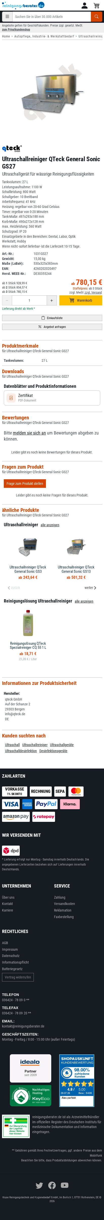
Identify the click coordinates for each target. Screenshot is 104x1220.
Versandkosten (64, 904)
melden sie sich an (29, 433)
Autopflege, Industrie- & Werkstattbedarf (44, 36)
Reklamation (63, 910)
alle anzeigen (50, 525)
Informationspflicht (15, 962)
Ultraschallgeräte (62, 745)
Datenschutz (11, 956)
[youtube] (65, 1185)
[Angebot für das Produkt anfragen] (52, 327)
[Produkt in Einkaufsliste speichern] (52, 318)
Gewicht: (8, 259)
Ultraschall (12, 745)
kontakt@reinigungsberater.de (23, 1026)
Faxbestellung (64, 917)
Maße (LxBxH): (13, 263)
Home (6, 36)
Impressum (10, 949)
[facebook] (52, 1185)
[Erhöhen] (52, 300)
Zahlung (60, 897)
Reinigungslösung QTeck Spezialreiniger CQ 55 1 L (28, 645)
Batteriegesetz (12, 969)
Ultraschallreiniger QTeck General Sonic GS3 (28, 569)
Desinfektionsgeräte (53, 751)
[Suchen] (96, 17)
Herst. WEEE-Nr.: (14, 274)
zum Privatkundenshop (16, 29)
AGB (5, 943)
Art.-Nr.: (8, 254)
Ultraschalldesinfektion (21, 751)
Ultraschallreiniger (34, 745)
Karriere (7, 910)
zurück (15, 588)
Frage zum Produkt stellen (25, 484)
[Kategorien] (7, 17)
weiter (89, 588)
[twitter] (39, 1185)
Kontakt (7, 904)
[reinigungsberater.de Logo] (23, 5)
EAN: (5, 269)
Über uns (8, 897)
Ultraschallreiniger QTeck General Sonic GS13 (76, 569)
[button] (84, 6)
